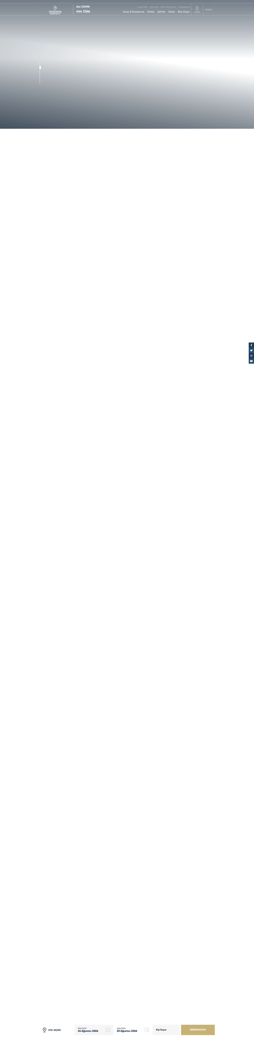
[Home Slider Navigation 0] (39, 64)
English (208, 10)
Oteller (150, 12)
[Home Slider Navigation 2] (39, 71)
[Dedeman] (56, 9)
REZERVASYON (198, 1030)
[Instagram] (251, 355)
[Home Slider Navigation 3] (39, 74)
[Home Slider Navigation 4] (39, 78)
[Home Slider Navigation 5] (39, 81)
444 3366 (83, 11)
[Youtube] (251, 361)
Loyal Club (142, 7)
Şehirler (161, 12)
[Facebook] (251, 345)
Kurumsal (154, 7)
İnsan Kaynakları (168, 7)
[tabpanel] (127, 64)
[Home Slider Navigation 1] (40, 67)
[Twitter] (251, 350)
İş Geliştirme (184, 7)
